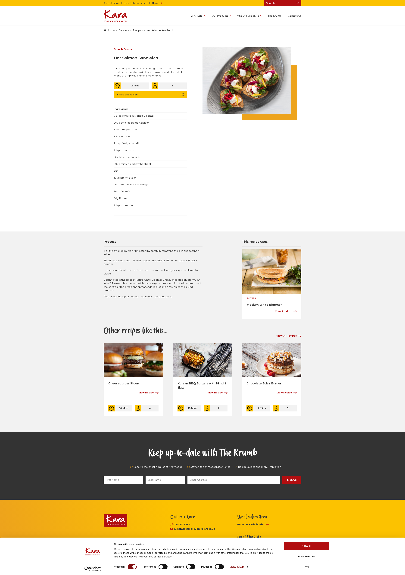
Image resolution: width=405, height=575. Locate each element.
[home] (115, 15)
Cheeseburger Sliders (124, 383)
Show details (237, 567)
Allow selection (306, 556)
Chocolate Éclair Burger (263, 383)
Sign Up (292, 479)
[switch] (163, 566)
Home (111, 30)
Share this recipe (127, 94)
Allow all (306, 546)
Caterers (124, 30)
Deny (306, 566)
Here (155, 3)
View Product (283, 311)
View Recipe (146, 392)
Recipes (138, 30)
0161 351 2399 (181, 524)
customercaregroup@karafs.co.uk (194, 528)
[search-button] (297, 3)
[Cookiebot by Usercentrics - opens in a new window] (92, 568)
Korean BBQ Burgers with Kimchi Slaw (202, 385)
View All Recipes (286, 335)
